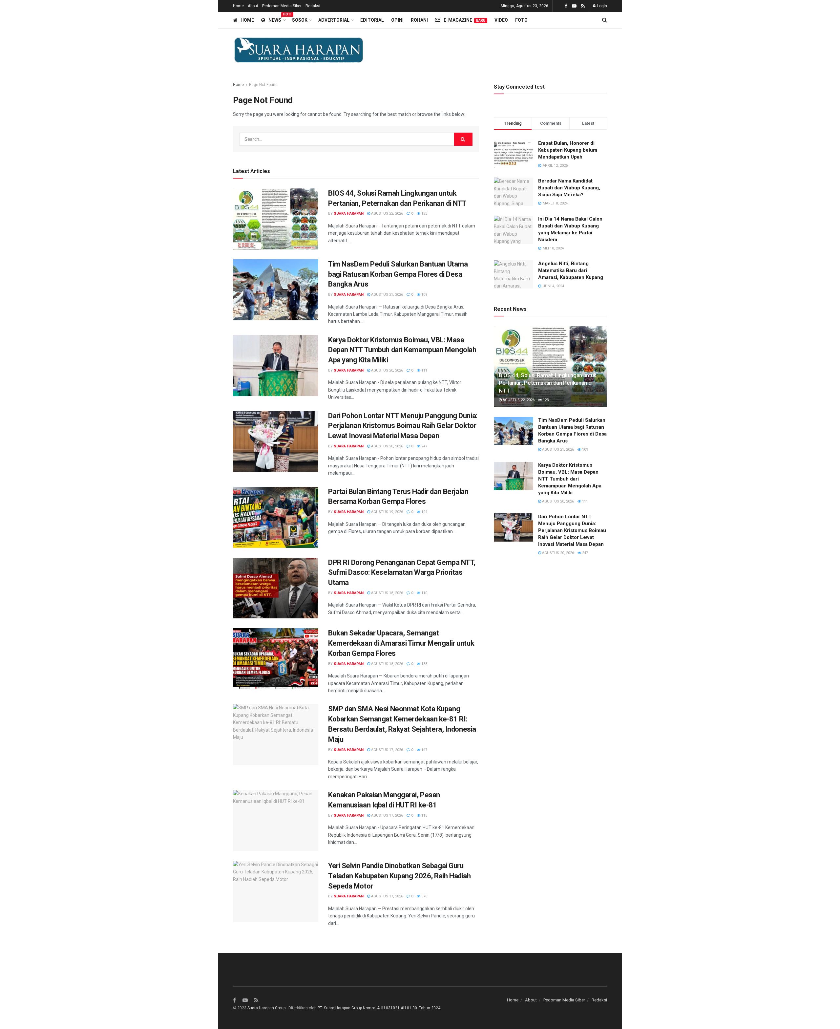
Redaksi (312, 6)
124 (423, 512)
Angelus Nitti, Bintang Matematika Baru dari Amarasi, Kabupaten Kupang (570, 270)
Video (501, 20)
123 (423, 213)
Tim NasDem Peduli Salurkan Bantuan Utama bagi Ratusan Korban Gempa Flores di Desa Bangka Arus (398, 274)
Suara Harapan (349, 213)
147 (423, 750)
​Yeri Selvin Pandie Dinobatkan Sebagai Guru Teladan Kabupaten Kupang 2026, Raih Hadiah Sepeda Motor (399, 876)
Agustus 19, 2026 (386, 512)
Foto (521, 20)
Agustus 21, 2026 (386, 294)
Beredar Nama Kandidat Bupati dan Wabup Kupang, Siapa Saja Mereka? (569, 188)
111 (423, 370)
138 (423, 664)
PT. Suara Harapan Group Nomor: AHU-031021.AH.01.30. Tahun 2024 (379, 1008)
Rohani (419, 20)
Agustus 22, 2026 (386, 213)
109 (423, 294)
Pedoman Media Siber (282, 6)
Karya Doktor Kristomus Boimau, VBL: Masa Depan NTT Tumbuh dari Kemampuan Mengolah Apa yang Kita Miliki (402, 350)
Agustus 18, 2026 (386, 593)
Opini (397, 20)
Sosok (299, 20)
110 (423, 593)
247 (423, 446)
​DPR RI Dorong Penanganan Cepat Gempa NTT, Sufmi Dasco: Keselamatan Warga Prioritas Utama (401, 572)
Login (601, 6)
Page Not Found (263, 84)
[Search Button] (463, 139)
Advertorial (333, 20)
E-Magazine (464, 20)
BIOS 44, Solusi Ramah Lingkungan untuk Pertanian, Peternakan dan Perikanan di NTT (548, 383)
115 (423, 815)
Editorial (372, 20)
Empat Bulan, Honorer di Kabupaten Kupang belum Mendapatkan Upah (567, 150)
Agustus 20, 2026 (386, 370)
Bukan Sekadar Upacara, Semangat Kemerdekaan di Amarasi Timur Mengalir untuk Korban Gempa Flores (401, 643)
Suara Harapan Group (266, 1008)
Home (238, 6)
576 (423, 896)
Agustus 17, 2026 (386, 750)
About (253, 6)
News (276, 19)
